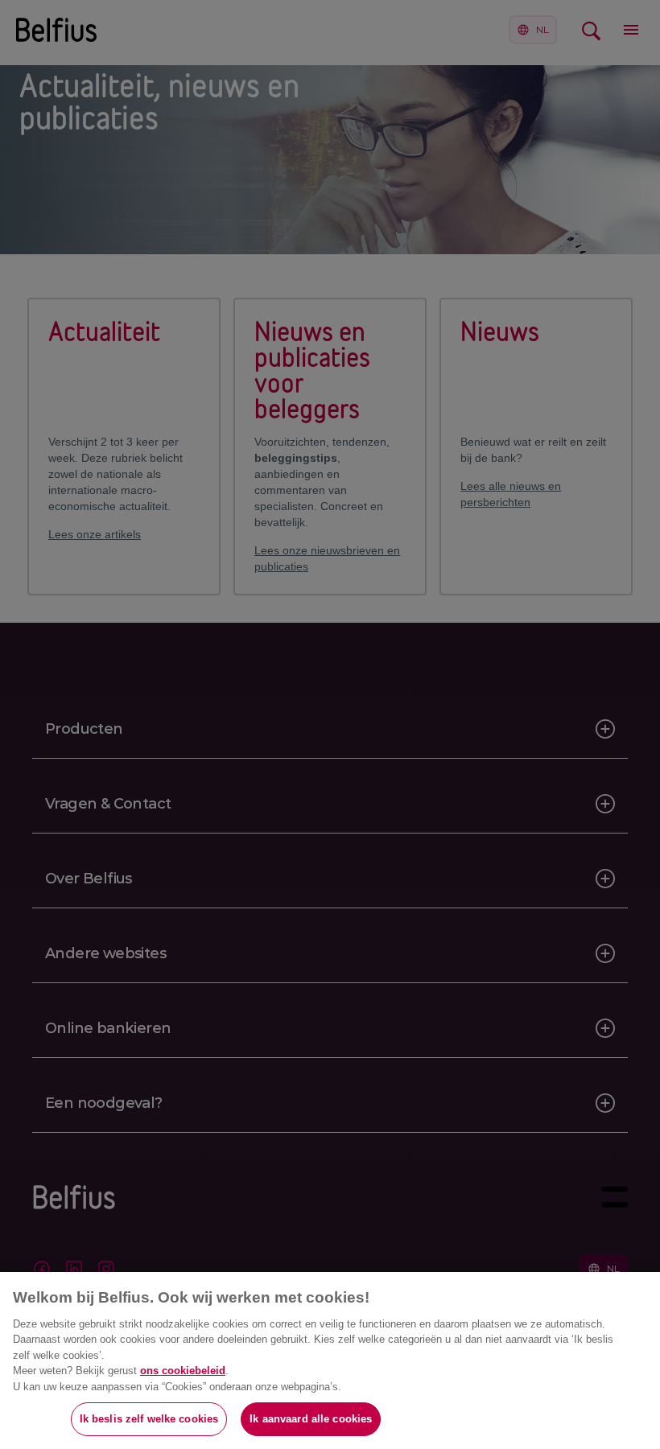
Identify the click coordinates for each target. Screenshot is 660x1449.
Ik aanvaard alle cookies (311, 1419)
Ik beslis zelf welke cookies (149, 1419)
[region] (330, 1360)
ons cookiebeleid (182, 1371)
